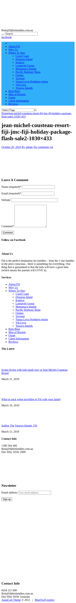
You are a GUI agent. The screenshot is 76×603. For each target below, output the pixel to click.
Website (5, 199)
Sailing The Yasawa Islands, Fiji (19, 425)
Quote (11, 97)
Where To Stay (16, 52)
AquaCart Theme (11, 599)
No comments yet (43, 147)
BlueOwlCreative (44, 599)
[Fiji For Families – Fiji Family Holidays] (38, 27)
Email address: (9, 492)
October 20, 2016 (11, 147)
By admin (27, 147)
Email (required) (11, 193)
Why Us (13, 49)
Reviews (13, 103)
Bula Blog (14, 91)
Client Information (18, 100)
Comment (7, 226)
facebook (6, 37)
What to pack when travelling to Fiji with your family (31, 399)
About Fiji (14, 46)
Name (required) (11, 186)
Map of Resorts (17, 94)
